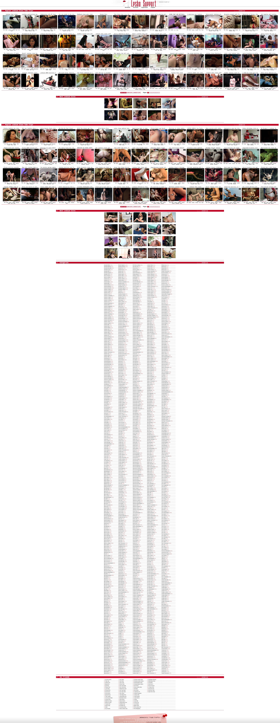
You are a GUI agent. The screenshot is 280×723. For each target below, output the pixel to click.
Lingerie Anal (149, 303)
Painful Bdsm (149, 521)
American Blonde (107, 376)
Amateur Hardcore (107, 318)
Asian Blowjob (107, 427)
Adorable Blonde (107, 266)
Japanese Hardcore (137, 497)
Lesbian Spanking (150, 271)
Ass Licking (106, 465)
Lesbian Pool (135, 654)
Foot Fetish (135, 278)
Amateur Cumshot (107, 300)
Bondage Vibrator (121, 289)
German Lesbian (136, 304)
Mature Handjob (150, 350)
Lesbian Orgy (135, 647)
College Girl (120, 442)
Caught (47, 69)
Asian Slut (106, 456)
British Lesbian (121, 301)
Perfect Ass (149, 541)
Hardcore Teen (136, 399)
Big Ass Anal (106, 531)
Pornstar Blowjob (150, 569)
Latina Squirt (135, 567)
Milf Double (149, 394)
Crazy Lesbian (121, 471)
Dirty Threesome (121, 543)
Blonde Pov (120, 268)
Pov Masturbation (150, 589)
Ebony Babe (120, 578)
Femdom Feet (121, 645)
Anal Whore (106, 414)
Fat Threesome (121, 639)
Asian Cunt (106, 431)
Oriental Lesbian (150, 509)
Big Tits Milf (106, 587)
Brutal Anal (120, 356)
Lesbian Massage (136, 630)
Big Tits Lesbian (107, 586)
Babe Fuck (106, 475)
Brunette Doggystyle (122, 326)
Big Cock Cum (107, 560)
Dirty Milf (120, 537)
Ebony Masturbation (122, 592)
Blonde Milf (106, 671)
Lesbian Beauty (136, 586)
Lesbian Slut (149, 266)
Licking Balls (149, 301)
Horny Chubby (136, 416)
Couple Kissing (121, 460)
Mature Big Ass (150, 326)
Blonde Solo (120, 272)
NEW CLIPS (129, 92)
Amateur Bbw (106, 283)
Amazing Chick (107, 365)
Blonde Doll (106, 657)
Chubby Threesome (122, 411)
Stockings (125, 50)
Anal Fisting (106, 391)
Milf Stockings (150, 422)
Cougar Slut (120, 456)
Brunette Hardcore (122, 333)
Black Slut (106, 628)
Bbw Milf (105, 498)
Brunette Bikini (121, 317)
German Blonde (136, 300)
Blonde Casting (107, 651)
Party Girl (149, 537)
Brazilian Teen (121, 297)
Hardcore (47, 29)
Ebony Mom (120, 595)
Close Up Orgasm (121, 428)
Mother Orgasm (150, 468)
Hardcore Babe (136, 387)
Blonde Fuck (106, 662)
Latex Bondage (136, 531)
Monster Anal (149, 457)
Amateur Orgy (107, 332)
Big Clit (105, 553)
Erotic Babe (120, 607)
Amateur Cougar (107, 297)
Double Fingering (121, 552)
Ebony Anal (120, 576)
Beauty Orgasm (107, 520)
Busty (234, 29)
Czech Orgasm (121, 509)
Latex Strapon (135, 540)
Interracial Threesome (137, 486)
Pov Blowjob (149, 587)
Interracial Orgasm (136, 480)
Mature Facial (150, 339)
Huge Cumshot (136, 440)
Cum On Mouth (121, 479)
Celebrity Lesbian (121, 388)
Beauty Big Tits (107, 514)
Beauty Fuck (106, 517)
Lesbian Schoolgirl (136, 665)
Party (85, 144)
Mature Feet (149, 341)
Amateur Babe (107, 281)
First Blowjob (121, 668)
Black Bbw (106, 604)
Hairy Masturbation (136, 373)
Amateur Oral (106, 329)
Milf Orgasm (149, 407)
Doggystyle (104, 164)
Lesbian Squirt (150, 272)
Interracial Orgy (136, 482)
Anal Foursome (107, 393)
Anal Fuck (106, 394)
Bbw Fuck (106, 491)
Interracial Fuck (136, 472)
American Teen (107, 382)
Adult (154, 234)
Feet (19, 29)
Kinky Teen (135, 523)
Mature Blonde (150, 329)
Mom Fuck (149, 446)
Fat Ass (119, 622)
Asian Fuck (106, 436)
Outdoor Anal (149, 511)
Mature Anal (149, 320)
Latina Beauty (135, 544)
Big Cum (105, 564)
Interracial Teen (136, 485)
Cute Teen (120, 500)
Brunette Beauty (121, 313)
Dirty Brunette (121, 531)
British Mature (121, 303)
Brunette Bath (121, 312)
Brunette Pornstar (121, 341)
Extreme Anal (121, 613)
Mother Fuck (149, 465)
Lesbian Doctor (136, 599)
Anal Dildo (106, 388)
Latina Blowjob (136, 546)
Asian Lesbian (107, 440)
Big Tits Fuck (106, 584)
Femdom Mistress (121, 648)
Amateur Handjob (107, 317)
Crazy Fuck (120, 469)
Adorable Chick (107, 269)
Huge (256, 202)
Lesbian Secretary (136, 667)
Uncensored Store (140, 222)
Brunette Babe (121, 310)
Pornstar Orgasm (150, 575)
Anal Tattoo (106, 410)
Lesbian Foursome (136, 613)
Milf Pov (148, 413)
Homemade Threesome (137, 408)
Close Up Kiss (121, 425)
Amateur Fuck (107, 312)
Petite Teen (149, 556)
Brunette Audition (121, 309)
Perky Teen (149, 547)
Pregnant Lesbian (150, 595)
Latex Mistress (135, 537)
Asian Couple (106, 430)
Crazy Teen (120, 472)
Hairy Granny (135, 369)
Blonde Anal (106, 639)
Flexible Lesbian (136, 275)
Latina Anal (135, 541)
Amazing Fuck (107, 367)
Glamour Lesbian (136, 323)
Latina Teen (135, 569)
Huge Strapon (135, 448)
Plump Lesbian (150, 560)
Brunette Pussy (121, 344)
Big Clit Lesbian (107, 555)
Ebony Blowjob (121, 582)
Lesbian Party (135, 651)
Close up (127, 49)
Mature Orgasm (150, 364)
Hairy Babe (135, 359)
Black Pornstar (107, 624)
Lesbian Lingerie (136, 627)
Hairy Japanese (136, 370)
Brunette (72, 29)
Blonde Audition (107, 641)
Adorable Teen (107, 274)
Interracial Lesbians (137, 475)
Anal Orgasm (106, 401)
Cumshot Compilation (122, 485)
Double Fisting (121, 553)
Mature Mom (149, 362)
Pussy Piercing (150, 622)
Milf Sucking (149, 425)
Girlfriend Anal (135, 312)
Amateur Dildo (107, 304)
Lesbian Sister (135, 673)
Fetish (36, 29)
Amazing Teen (107, 373)
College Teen (121, 448)
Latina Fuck (135, 552)
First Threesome (121, 673)
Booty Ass (120, 291)
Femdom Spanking (122, 651)
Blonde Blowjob (107, 650)
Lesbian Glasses (136, 615)
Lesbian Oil (135, 644)
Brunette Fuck (121, 330)
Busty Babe (120, 364)
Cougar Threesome (122, 457)
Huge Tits (135, 450)
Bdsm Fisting (106, 508)
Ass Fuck (106, 463)
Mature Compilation (151, 333)
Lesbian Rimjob (136, 663)
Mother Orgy (149, 469)
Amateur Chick (107, 292)
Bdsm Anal (106, 506)
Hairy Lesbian (135, 372)
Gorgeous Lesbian (136, 336)
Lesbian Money (136, 638)
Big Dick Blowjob (107, 567)
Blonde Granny (107, 665)
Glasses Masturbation (137, 330)
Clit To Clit (120, 420)
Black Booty (106, 608)
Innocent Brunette (136, 456)
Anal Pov (106, 405)
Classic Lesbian (121, 414)
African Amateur (107, 275)
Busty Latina (120, 373)
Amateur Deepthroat (108, 303)
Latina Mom (135, 561)
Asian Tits (106, 459)
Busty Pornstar (121, 379)
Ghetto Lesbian (136, 309)
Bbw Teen (106, 503)
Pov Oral (149, 590)
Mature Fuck (149, 346)
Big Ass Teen (106, 549)
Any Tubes (111, 246)
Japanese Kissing (136, 498)
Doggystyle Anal (121, 544)
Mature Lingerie (150, 359)
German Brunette (136, 301)
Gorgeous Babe (136, 332)
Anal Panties (106, 404)
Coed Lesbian (121, 437)
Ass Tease (106, 466)
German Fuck (135, 303)
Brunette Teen (121, 352)
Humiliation (144, 30)
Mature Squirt (149, 375)
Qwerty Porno (111, 222)
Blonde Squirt (121, 274)
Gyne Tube (140, 246)
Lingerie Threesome (151, 307)
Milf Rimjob (149, 414)
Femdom (13, 29)
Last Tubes (125, 120)
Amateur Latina (107, 321)
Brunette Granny (121, 332)
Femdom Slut (121, 650)
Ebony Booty (120, 584)
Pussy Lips (149, 621)
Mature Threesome (151, 381)
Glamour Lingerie (136, 324)
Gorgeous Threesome (137, 339)
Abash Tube (140, 234)
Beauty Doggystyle (107, 515)
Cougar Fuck (121, 453)
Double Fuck (120, 555)
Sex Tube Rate (140, 258)
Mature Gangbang (150, 347)
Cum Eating (120, 475)
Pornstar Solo (150, 582)
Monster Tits (149, 460)
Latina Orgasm (136, 563)
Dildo (88, 30)
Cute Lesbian (121, 495)
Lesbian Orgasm (136, 645)
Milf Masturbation (150, 405)
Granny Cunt (135, 341)
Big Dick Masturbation (108, 572)
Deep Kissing (121, 514)
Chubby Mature (121, 404)
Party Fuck (149, 535)
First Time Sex (135, 266)
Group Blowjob (136, 349)
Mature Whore (150, 384)
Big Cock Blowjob (107, 558)
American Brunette (107, 378)
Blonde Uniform (121, 278)
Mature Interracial (150, 353)
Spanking (30, 30)
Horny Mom (135, 427)
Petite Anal (149, 549)
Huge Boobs (135, 437)
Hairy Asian (135, 358)
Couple (33, 144)
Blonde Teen (120, 277)
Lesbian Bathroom (136, 584)
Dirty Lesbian (121, 535)
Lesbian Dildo (135, 598)
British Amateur (121, 298)
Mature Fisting (150, 344)
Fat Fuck (120, 628)
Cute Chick (120, 494)
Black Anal (106, 599)
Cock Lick (120, 436)
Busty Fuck (120, 372)
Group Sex (135, 353)
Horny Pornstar (136, 430)
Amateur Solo (106, 341)
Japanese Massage (137, 501)
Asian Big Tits (106, 425)
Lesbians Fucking (150, 297)
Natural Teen (149, 479)
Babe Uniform (107, 480)
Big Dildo (106, 573)
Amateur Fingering (107, 310)
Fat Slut (119, 636)
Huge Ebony (135, 443)
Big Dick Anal (106, 566)
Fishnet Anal (135, 268)
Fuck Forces (154, 120)
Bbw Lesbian (106, 495)
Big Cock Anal (107, 556)
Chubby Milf (120, 405)
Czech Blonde (121, 505)
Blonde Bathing (107, 644)
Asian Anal (106, 420)
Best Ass (105, 524)
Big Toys (105, 589)
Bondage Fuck (121, 286)
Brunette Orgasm (121, 339)
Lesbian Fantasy (136, 604)
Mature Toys (149, 382)
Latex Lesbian (135, 534)
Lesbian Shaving (136, 670)
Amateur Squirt (107, 343)
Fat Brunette (120, 627)
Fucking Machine (136, 292)
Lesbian (9, 29)
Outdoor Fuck (149, 514)
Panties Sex (149, 527)
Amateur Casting (107, 289)
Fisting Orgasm (136, 274)
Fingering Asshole (122, 660)
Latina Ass (135, 543)
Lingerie (256, 88)
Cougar (122, 89)
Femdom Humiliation (122, 647)
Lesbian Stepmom (150, 274)
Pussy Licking (150, 619)
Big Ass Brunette (107, 537)
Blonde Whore (121, 280)
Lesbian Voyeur (150, 292)
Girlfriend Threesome (137, 318)
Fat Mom (120, 634)
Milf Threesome (150, 428)
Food (16, 29)
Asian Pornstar (107, 453)
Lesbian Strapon (150, 277)
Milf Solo (149, 417)
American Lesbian (107, 379)
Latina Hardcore (136, 555)
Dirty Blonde (120, 529)
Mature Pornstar (150, 367)
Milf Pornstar (149, 411)
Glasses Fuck (135, 329)
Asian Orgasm (107, 450)
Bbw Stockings (107, 501)
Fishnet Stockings (136, 272)
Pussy (15, 50)
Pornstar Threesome (151, 586)
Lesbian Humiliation (137, 621)
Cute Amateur (121, 488)
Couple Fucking (121, 459)
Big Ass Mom (106, 546)
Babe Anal (106, 468)
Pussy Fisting (149, 615)
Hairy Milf (134, 376)
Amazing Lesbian (107, 369)
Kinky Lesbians (136, 520)
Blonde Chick (106, 653)
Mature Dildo (149, 336)
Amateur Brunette (107, 288)
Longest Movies (144, 7)
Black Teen (106, 631)
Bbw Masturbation (107, 497)
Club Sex (120, 434)
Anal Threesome (107, 411)
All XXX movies (111, 108)
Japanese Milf (135, 505)
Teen (54, 29)
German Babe (135, 298)
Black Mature (106, 616)
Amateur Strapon (107, 344)
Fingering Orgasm (122, 663)
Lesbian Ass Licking (137, 579)
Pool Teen (149, 564)
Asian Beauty (106, 424)
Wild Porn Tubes (169, 222)
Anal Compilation (107, 385)
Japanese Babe (136, 492)
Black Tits (106, 634)
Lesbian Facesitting (137, 602)
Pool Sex (149, 563)
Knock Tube (154, 246)
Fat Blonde (120, 625)
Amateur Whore (107, 355)
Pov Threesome (150, 593)
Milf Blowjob (149, 390)
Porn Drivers (169, 120)
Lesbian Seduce (136, 668)
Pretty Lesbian (150, 602)
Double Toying (121, 556)
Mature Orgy (149, 365)
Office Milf (149, 492)
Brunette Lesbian (121, 335)
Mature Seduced (150, 370)
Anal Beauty (106, 384)
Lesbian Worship (150, 295)
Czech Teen (120, 511)
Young (12, 69)
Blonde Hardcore (107, 667)
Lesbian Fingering (136, 608)
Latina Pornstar (136, 566)
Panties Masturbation (151, 524)
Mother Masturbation (151, 466)
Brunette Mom (121, 338)
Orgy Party (149, 508)
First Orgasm (120, 671)
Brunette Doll (121, 327)
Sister (269, 144)
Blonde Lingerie (107, 670)
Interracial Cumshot (137, 468)
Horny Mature (135, 424)
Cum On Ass (120, 477)
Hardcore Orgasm (136, 394)
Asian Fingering (107, 434)
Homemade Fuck (136, 402)
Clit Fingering (121, 417)
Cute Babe (120, 489)
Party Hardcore (150, 538)
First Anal (120, 667)
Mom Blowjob (150, 442)
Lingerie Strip (149, 306)
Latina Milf (135, 560)
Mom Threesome (150, 456)
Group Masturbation (137, 352)
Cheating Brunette (122, 391)
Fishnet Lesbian (136, 269)
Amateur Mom (107, 326)
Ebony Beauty (121, 581)
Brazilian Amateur (121, 294)
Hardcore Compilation (137, 390)
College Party (121, 445)
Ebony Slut (120, 599)
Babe (63, 29)
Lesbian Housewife (136, 619)
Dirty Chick (120, 532)
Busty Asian (120, 362)
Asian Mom (106, 448)
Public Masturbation (151, 608)
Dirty (248, 69)
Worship (253, 89)
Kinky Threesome (136, 524)
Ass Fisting (106, 462)
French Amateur (136, 286)
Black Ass (106, 601)
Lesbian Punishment (137, 659)
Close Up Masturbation (123, 427)
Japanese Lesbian (136, 500)
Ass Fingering (107, 460)
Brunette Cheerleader (122, 321)
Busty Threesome (121, 382)
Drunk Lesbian (121, 564)
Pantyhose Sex (150, 534)
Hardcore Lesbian (136, 391)
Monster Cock (150, 459)
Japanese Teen (136, 508)
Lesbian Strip (149, 278)
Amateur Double (107, 307)
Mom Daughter (150, 445)
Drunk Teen (120, 572)
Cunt (258, 68)
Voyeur (73, 68)
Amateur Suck (107, 347)
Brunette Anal (121, 307)
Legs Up (134, 576)
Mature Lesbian (150, 358)
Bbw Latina (106, 494)
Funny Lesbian (136, 294)
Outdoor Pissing (150, 518)
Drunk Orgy (120, 567)
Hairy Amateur (135, 355)
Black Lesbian (107, 615)
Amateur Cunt (107, 301)
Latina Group (135, 553)
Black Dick (106, 612)
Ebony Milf (120, 593)
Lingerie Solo (149, 304)
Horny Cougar (135, 417)
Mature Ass (149, 321)
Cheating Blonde (121, 390)
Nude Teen (149, 482)
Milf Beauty (149, 387)
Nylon (101, 89)
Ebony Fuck (120, 587)
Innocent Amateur (136, 453)
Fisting (144, 49)
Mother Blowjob (150, 463)
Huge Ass (135, 436)
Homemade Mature (136, 405)
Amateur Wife (106, 356)
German (155, 69)
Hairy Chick (135, 365)
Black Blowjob (107, 607)
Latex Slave (135, 538)
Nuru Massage (150, 485)
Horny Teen (135, 433)
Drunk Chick (120, 563)
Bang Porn (154, 108)
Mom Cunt (149, 443)
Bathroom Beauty (107, 485)
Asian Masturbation (108, 443)
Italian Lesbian (136, 488)
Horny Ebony (135, 419)
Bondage (136, 30)
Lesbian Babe (135, 581)
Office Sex (149, 494)
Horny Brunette (136, 414)
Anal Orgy (106, 402)
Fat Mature (120, 631)
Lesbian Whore (150, 294)
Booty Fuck (120, 292)
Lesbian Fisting (136, 610)
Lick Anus (149, 298)
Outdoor (162, 144)
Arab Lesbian (106, 417)
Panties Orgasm (150, 526)
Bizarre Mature (107, 598)
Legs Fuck (135, 575)
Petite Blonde (149, 550)
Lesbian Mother (136, 639)
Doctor (87, 88)
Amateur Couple (107, 298)
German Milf (135, 306)
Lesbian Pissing (136, 653)
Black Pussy (106, 625)
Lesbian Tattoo (150, 281)
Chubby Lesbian (121, 402)
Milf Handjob (149, 401)
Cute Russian (121, 498)
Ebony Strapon (121, 601)
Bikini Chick (106, 592)
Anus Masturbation (107, 416)
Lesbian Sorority (150, 269)
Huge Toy (135, 451)
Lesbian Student (150, 280)
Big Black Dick (107, 550)
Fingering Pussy (121, 665)
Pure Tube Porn (111, 258)
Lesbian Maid (135, 628)
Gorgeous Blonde (136, 333)
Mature (27, 144)
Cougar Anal (120, 451)
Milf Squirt (149, 420)
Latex (166, 29)
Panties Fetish (150, 523)
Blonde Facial (107, 659)
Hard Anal (135, 382)
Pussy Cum (149, 613)
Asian (190, 68)
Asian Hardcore (107, 437)
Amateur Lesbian (107, 323)
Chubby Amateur (121, 398)
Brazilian (179, 202)
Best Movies (127, 7)
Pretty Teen (149, 605)
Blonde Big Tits (107, 647)
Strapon (147, 49)
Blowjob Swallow (121, 284)
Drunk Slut (120, 570)
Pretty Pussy (149, 604)
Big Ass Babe (106, 534)
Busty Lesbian (121, 375)
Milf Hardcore (149, 402)
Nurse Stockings (150, 483)
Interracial (216, 29)
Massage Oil (149, 312)
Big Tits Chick (106, 582)
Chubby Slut (120, 408)
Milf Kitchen (149, 404)
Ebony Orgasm (121, 596)
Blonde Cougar (107, 654)
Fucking (121, 30)
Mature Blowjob (150, 330)
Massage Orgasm (150, 313)
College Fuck (121, 440)
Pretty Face (149, 599)
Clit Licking (120, 419)
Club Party (120, 433)
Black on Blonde (107, 638)
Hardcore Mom (136, 393)
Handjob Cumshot (136, 381)
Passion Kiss (149, 540)
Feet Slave (120, 642)
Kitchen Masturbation (137, 526)
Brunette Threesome (122, 353)
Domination (270, 50)
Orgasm (156, 30)
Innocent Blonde (136, 454)
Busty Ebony (120, 370)
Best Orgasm (106, 529)
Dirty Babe (120, 526)
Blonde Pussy (121, 269)
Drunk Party (120, 569)
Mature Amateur (150, 318)
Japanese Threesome (137, 509)
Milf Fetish (149, 396)
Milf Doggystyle (150, 393)
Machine (87, 164)
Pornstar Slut (149, 581)
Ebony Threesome (122, 604)
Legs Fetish (135, 573)
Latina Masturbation (137, 558)
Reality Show (149, 634)
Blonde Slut (120, 271)
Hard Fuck (135, 384)
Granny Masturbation (137, 346)
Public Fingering (150, 607)
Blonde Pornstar (121, 266)
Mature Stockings (150, 376)
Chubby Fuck (121, 401)
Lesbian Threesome (151, 286)
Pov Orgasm (149, 592)
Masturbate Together (151, 315)
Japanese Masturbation (137, 503)
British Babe (120, 300)
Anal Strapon (106, 408)
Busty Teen (120, 381)
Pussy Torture (150, 628)
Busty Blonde (121, 367)
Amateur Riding (107, 338)
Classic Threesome (122, 416)
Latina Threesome (136, 570)
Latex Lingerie (135, 535)
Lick (175, 29)
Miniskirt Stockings (151, 439)
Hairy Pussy (135, 378)
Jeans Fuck (135, 511)
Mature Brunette (150, 332)
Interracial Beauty (136, 465)
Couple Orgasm (121, 462)
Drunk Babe (120, 558)
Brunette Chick (121, 323)
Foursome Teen (136, 284)
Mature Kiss (149, 355)
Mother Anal (149, 462)
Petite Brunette (150, 552)
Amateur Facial (107, 309)
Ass (67, 30)
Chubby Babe (121, 399)
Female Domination (122, 644)
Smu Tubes (169, 258)
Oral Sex (149, 503)
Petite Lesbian (150, 555)
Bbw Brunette (106, 489)
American (157, 183)
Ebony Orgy (120, 598)
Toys (254, 203)
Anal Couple (106, 387)
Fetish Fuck (120, 654)
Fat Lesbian (120, 630)
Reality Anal (149, 633)
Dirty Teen (120, 541)
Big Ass (49, 30)
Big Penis (106, 578)
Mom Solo (149, 453)
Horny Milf (135, 425)
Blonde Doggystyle (108, 656)
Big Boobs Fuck (107, 552)
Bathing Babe (106, 482)
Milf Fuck (149, 398)
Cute (33, 69)
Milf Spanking (150, 419)
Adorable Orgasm (107, 272)
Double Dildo (121, 550)
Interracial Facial (136, 471)
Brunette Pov (121, 343)
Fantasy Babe (121, 619)
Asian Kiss (106, 439)
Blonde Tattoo (121, 275)
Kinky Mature (135, 521)
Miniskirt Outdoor (150, 437)
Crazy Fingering (121, 468)
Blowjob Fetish (121, 283)
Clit (232, 203)
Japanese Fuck (136, 495)
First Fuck (120, 670)
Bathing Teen (106, 483)
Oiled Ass (149, 495)
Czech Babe (120, 503)
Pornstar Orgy (150, 576)
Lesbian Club (135, 593)
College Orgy (121, 443)
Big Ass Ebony (107, 540)
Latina (179, 68)
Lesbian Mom (135, 636)
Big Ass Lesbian (107, 543)
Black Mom (106, 619)
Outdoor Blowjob (150, 512)
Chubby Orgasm (121, 407)
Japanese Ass (135, 491)
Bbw (228, 88)
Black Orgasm (107, 621)
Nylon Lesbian (150, 488)
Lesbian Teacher (150, 283)
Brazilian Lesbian (121, 295)
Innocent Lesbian (136, 459)
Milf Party (149, 410)
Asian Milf (106, 446)
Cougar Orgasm (121, 454)
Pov (268, 30)
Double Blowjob (121, 549)
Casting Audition (121, 384)
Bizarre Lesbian (107, 596)
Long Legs (149, 309)
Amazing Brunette (107, 364)
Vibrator (215, 183)
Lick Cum (149, 300)
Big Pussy (106, 579)
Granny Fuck (135, 343)
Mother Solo (149, 471)
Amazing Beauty (107, 361)
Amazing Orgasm (107, 372)
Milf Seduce (149, 416)
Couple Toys (120, 465)
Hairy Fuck (135, 367)
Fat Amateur (120, 621)
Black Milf (106, 618)
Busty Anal (120, 361)
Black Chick (106, 610)
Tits (101, 69)
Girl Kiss (134, 310)
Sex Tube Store (154, 258)
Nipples (27, 164)
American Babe (107, 375)
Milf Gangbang (150, 399)
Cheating (154, 203)
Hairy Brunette (135, 364)
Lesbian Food (135, 612)
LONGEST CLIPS (136, 92)
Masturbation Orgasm (151, 317)
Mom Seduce (149, 451)
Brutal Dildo (120, 358)
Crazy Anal (120, 466)
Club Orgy (120, 431)
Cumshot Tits (121, 486)
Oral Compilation (150, 497)
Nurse (120, 144)
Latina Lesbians (136, 556)
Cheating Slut (121, 396)
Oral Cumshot (150, 500)
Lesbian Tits (149, 288)
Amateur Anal (106, 278)
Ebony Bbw (120, 579)
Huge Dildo (135, 442)
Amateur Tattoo (107, 349)
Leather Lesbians (136, 572)
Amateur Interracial (108, 320)
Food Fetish (135, 277)
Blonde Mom (106, 673)
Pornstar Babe (150, 567)
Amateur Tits (106, 353)
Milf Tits (148, 430)
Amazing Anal (107, 358)
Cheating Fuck (121, 393)
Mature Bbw (149, 323)
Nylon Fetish (149, 486)
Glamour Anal (135, 320)
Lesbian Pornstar (136, 656)
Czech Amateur (121, 501)
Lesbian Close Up (136, 592)
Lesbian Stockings (150, 275)
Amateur (191, 163)
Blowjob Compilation (122, 281)
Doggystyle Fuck (121, 546)
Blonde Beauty (107, 645)
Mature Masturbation (151, 361)
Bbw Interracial (107, 492)
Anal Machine (107, 399)
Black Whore (106, 636)
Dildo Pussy (120, 521)
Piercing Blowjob (150, 558)
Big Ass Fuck (106, 541)
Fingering (249, 29)
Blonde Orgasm (121, 265)
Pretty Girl (149, 601)
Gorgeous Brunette (136, 335)
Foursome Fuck (136, 283)
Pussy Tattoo (149, 625)
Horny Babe (135, 410)
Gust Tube (125, 246)
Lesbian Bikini (135, 587)
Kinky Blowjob (135, 517)
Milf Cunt (149, 391)
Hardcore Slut (135, 398)
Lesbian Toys (149, 289)
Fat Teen (120, 638)
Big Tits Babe (106, 581)
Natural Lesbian (150, 475)
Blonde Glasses (107, 663)
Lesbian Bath (135, 582)
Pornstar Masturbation (151, 573)
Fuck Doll (134, 291)
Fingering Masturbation (123, 662)
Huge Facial (135, 445)
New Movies (135, 7)
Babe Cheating (107, 474)
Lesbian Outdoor (136, 648)
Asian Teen (106, 457)
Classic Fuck (120, 413)
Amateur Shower (107, 339)
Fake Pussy (120, 618)
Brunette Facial (121, 329)
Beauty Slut (106, 523)
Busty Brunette (121, 369)
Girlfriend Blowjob (136, 313)
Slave (12, 30)
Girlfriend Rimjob (136, 315)
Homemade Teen (136, 407)
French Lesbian (136, 289)
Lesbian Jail (135, 622)
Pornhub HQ (140, 120)
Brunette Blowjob (121, 318)
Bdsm (6, 29)
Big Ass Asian (106, 532)
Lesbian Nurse (136, 641)
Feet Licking (120, 641)
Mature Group (150, 349)
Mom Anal (149, 440)
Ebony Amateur (121, 575)
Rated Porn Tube (125, 258)
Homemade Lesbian (137, 404)
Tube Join (125, 108)
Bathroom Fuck (107, 486)
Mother (26, 30)
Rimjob (161, 50)
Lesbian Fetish (136, 607)
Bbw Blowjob (106, 488)
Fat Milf (119, 633)
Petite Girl (149, 553)
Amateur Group (107, 315)
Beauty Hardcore (107, 518)
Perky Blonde (149, 543)
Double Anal (120, 547)
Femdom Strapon (121, 653)
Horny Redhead (136, 431)
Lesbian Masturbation (137, 631)
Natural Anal (149, 472)
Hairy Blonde (135, 362)
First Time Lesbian (136, 265)
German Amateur (136, 297)
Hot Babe (134, 434)
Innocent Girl (135, 457)
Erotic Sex (120, 610)
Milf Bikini (149, 388)
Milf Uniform (149, 431)
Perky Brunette (150, 544)
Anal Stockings (107, 407)
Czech (52, 30)
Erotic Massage (121, 608)
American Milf (106, 381)
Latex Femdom (136, 532)
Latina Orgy (135, 564)
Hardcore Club (136, 388)
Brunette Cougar (121, 324)
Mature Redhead (150, 369)
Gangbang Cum (136, 295)
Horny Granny (135, 420)
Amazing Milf (106, 370)
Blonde (68, 29)
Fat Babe (120, 624)
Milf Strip (149, 424)
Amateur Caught (107, 291)
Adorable (217, 144)
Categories (153, 7)
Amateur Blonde (107, 284)
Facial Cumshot (121, 616)
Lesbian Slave (150, 265)
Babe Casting (106, 472)
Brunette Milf (120, 336)
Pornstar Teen (150, 584)
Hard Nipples (135, 385)
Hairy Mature (135, 375)
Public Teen (149, 612)
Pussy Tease (149, 627)
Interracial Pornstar (136, 483)
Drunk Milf (120, 566)
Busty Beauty (121, 365)
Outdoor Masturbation (151, 515)
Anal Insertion (107, 398)
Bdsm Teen (106, 511)
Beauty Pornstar (107, 521)
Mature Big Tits (150, 327)
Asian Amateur (107, 419)
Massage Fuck (150, 310)
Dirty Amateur (121, 524)
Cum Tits (120, 483)
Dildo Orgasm (121, 520)
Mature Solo (149, 373)
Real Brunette (150, 630)
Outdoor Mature (150, 517)
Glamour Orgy (135, 327)
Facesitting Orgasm (122, 615)
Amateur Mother (107, 327)
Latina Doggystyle (136, 550)
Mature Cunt (149, 335)
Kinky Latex (135, 518)
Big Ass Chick (106, 538)
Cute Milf (120, 497)
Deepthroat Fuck (121, 517)
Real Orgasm (149, 631)
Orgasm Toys (149, 506)
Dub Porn (169, 108)
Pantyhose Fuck (150, 531)
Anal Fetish (106, 390)
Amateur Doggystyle (108, 306)
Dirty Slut (120, 540)
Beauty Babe (106, 512)
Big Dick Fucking (107, 570)
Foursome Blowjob (136, 281)
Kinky (70, 30)
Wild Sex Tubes (111, 234)
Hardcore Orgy (136, 396)
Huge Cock (135, 439)
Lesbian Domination (137, 601)
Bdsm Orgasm (107, 509)
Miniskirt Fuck (150, 434)
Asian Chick (106, 428)
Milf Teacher (149, 427)
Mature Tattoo (150, 379)
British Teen (120, 306)
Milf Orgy (149, 408)
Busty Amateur (121, 359)
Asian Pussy (106, 454)
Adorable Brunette (107, 268)
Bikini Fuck (106, 593)
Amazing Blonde (107, 362)
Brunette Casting (121, 320)
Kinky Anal (135, 515)
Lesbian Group (136, 616)
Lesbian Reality (136, 662)
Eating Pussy (121, 573)
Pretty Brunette (150, 598)
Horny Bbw (135, 411)
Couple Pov (120, 463)
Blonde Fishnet (107, 660)
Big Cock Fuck (107, 561)
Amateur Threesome (108, 352)
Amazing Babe (107, 359)
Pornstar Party (150, 578)
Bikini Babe (106, 590)
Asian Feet (106, 433)
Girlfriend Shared (136, 317)
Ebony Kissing (121, 589)
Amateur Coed (107, 294)
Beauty (88, 144)
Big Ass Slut (106, 547)
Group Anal (135, 347)
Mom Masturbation (151, 448)
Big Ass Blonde (107, 535)
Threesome (139, 50)
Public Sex (149, 610)
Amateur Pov (106, 335)
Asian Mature (106, 445)
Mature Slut (149, 372)
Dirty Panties (120, 538)
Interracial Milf (135, 477)
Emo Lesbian (121, 605)
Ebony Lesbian (121, 590)
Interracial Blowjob (136, 466)
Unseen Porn (154, 222)
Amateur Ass (106, 280)
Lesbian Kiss (135, 624)
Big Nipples (106, 576)
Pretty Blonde (149, 596)
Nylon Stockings (150, 489)
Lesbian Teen (150, 284)
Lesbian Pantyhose (136, 650)
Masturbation (36, 68)
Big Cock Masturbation (108, 563)
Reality (123, 144)
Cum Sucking (121, 482)
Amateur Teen (107, 350)
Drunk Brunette (121, 561)
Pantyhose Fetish (150, 529)
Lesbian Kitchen (136, 625)
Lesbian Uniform (150, 291)
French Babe (135, 288)
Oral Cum (149, 498)
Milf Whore (149, 433)
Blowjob (124, 29)
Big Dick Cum (106, 569)
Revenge (175, 183)
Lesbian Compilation (137, 595)
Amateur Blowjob (107, 286)
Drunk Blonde (121, 560)
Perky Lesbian (150, 546)
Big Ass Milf (106, 544)
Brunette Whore (121, 355)
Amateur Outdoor (107, 333)
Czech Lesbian (121, 508)
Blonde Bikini (106, 648)
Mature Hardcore (150, 352)
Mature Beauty (150, 324)
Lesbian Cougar (136, 596)
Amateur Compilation (108, 295)
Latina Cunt (135, 549)
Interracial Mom (136, 479)
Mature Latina (150, 356)
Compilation (179, 49)
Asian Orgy (106, 451)
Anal (135, 49)
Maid (12, 68)
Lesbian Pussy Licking (137, 660)
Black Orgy (106, 622)
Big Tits (146, 29)
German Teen (135, 307)
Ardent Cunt (140, 108)
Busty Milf (120, 376)
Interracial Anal (136, 462)
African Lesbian (107, 277)
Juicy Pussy (135, 514)
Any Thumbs (169, 234)
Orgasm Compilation (151, 505)
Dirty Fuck (120, 534)
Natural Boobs (150, 474)
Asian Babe (106, 422)
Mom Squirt (149, 454)
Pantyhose (138, 164)
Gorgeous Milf (135, 338)
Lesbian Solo (149, 268)
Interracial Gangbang (137, 474)
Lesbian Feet (135, 605)
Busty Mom (120, 378)
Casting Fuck (121, 385)
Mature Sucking (150, 378)
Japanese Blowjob (136, 494)
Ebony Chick (120, 586)
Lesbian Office (135, 642)
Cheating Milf (121, 394)
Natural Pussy (150, 477)
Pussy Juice (149, 618)
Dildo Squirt (120, 523)
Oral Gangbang (150, 501)
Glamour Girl (135, 321)
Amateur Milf (106, 324)
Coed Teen (120, 439)
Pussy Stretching (150, 624)
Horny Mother (135, 428)
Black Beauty (106, 605)
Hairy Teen (135, 379)
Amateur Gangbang (108, 313)
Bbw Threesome (107, 505)
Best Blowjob (106, 526)
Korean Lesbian (136, 529)
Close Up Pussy (121, 430)
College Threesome (122, 450)
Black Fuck (106, 613)
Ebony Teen (120, 602)
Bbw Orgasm (106, 500)
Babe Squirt (106, 479)
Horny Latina (135, 422)
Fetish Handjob (121, 656)
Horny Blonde (135, 413)
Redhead (82, 30)
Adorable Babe (107, 265)
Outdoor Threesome (151, 520)
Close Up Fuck (121, 424)
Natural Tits (149, 480)
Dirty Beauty (120, 527)
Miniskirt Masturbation (151, 436)
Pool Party (149, 561)
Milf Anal (148, 385)
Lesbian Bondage (136, 589)
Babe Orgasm (107, 477)
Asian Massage (107, 442)
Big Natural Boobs (107, 575)
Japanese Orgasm (136, 506)
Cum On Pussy (121, 480)
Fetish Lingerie (121, 657)
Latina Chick (135, 547)
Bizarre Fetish (107, 595)
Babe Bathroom (107, 469)
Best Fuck (106, 527)
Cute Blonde (120, 491)
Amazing (99, 164)
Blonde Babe (106, 642)
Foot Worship (135, 280)
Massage (247, 30)
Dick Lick (120, 518)
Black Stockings (107, 630)
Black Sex (106, 627)
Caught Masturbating (122, 387)
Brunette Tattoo (121, 350)
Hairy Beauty (135, 361)
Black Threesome (107, 633)
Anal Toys (106, 413)
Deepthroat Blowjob (122, 515)
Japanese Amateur (136, 489)
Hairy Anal (135, 356)
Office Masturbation (151, 491)
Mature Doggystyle (151, 338)
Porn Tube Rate (169, 246)
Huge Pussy (135, 446)
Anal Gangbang (107, 396)
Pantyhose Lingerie (151, 532)
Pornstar (220, 49)
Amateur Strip (106, 346)
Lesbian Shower (136, 671)
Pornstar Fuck (150, 572)
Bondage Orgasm (121, 288)
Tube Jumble (125, 222)
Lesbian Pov (135, 657)
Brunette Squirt (121, 349)
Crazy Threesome (121, 474)
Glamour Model (136, 326)
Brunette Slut (121, 346)
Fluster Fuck (111, 120)
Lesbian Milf (135, 634)
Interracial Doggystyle (137, 469)
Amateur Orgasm (107, 330)
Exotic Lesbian (121, 612)
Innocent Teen (135, 460)
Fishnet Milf (135, 271)
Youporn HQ (125, 234)
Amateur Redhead (107, 336)
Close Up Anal (121, 422)
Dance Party (120, 512)
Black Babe (106, 602)
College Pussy (121, 446)
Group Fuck (135, 350)
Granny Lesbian (136, 344)
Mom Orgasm (149, 450)
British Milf (120, 304)
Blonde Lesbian (107, 668)
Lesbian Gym (135, 618)
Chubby (233, 89)
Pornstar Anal (149, 566)
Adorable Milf (106, 271)
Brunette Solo (121, 347)
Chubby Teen (121, 410)
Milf (158, 50)
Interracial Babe (136, 463)
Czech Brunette (121, 506)
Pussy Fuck (149, 616)
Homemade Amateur (137, 401)
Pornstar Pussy (150, 579)
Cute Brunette (121, 492)
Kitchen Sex (135, 527)
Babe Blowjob (107, 471)
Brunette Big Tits (121, 315)
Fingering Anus (121, 659)
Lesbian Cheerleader (137, 590)
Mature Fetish (150, 343)
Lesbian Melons (136, 633)
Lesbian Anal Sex (136, 578)
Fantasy (158, 203)
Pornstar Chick (150, 570)
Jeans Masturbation (137, 512)
